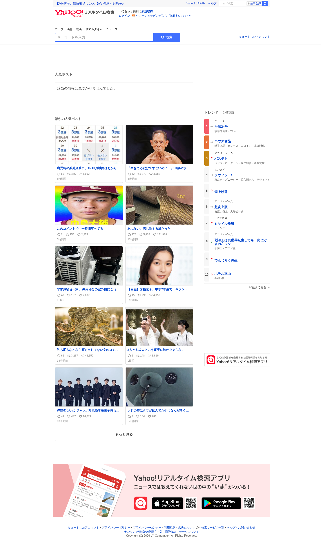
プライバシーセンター (147, 527)
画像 (70, 29)
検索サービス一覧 (212, 527)
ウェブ (59, 29)
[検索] (265, 3)
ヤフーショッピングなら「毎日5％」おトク (164, 15)
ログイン (124, 15)
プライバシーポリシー (116, 527)
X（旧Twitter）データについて (179, 531)
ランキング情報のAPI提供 (141, 531)
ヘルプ (212, 3)
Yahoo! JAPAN (195, 3)
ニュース (112, 29)
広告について (186, 527)
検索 (168, 37)
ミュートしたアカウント (254, 36)
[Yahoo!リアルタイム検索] (84, 11)
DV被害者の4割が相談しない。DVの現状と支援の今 (90, 3)
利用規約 (170, 527)
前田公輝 (255, 3)
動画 (79, 29)
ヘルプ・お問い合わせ (241, 527)
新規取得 (147, 11)
